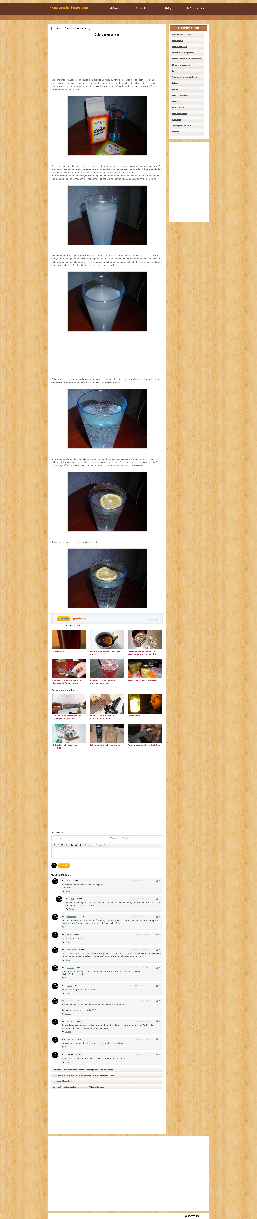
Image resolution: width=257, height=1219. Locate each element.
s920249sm (71, 950)
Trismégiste (71, 917)
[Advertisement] (107, 55)
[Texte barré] (66, 845)
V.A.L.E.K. (70, 968)
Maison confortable (180, 95)
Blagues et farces (179, 113)
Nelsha (69, 1001)
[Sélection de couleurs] (90, 845)
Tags (170, 8)
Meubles (175, 101)
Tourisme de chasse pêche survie (186, 77)
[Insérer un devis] (100, 845)
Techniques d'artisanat (181, 126)
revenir (65, 619)
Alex (68, 881)
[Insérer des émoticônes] (85, 845)
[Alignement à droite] (80, 845)
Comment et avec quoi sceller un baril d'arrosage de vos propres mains (83, 1069)
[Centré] (76, 845)
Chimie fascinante (179, 46)
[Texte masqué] (96, 845)
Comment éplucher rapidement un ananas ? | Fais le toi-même (79, 1087)
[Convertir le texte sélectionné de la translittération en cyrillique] (104, 845)
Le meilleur (142, 8)
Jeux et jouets (178, 107)
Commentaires (196, 8)
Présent (175, 132)
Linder (69, 986)
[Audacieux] (54, 845)
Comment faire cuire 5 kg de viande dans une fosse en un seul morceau (83, 1075)
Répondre (68, 891)
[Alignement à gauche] (71, 845)
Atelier (175, 89)
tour (72, 899)
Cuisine (175, 83)
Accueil (116, 8)
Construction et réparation (183, 53)
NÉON (69, 934)
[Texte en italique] (58, 845)
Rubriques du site (188, 28)
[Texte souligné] (62, 845)
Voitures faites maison (181, 34)
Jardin (174, 71)
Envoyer (64, 865)
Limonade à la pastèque (63, 1081)
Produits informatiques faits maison (187, 59)
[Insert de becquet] (109, 845)
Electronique (177, 40)
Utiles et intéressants (181, 65)
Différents (176, 119)
